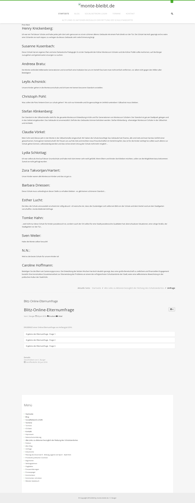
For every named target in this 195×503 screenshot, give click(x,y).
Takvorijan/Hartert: (41, 170)
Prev (24, 25)
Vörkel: (33, 131)
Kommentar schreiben (33, 478)
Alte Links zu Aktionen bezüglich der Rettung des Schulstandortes (97, 20)
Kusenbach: (38, 46)
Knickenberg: (37, 28)
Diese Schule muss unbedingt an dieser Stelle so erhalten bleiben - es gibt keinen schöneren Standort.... (64, 191)
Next (28, 25)
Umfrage (28, 449)
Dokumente (29, 452)
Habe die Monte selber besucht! (35, 241)
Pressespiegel (30, 472)
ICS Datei (28, 428)
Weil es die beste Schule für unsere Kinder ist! (40, 256)
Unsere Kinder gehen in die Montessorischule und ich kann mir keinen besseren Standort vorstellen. (62, 87)
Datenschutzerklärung (33, 437)
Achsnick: (34, 81)
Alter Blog (28, 446)
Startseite (63, 13)
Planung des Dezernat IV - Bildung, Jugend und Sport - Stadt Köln (48, 455)
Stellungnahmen (31, 463)
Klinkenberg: (37, 111)
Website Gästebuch (32, 481)
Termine (116, 13)
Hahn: (33, 217)
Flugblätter (29, 466)
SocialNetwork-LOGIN (96, 13)
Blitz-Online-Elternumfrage (49, 309)
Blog (76, 13)
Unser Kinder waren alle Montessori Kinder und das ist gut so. (47, 176)
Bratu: (34, 63)
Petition (28, 443)
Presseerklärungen (32, 469)
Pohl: (34, 96)
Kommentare (30, 475)
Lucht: (32, 200)
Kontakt (130, 13)
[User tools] (171, 309)
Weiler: (31, 235)
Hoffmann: (37, 265)
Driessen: (36, 185)
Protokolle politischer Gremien (36, 458)
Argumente (29, 461)
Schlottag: (34, 152)
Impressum (29, 434)
